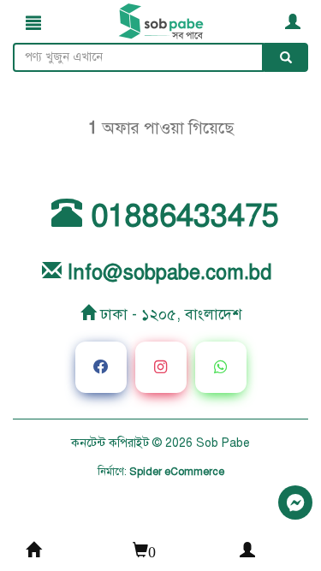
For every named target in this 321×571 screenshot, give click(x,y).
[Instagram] (161, 367)
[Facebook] (101, 367)
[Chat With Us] (295, 502)
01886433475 (180, 216)
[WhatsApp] (221, 367)
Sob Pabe (223, 443)
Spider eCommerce (176, 472)
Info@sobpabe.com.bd (166, 272)
